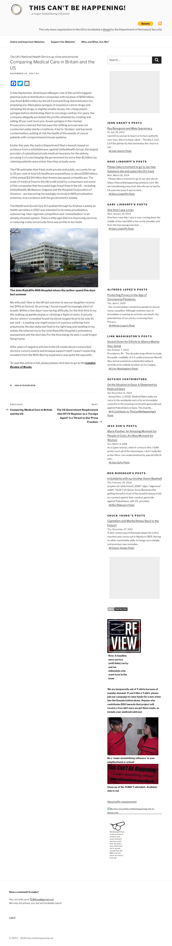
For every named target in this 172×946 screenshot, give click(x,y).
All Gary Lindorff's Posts (121, 228)
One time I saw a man (120, 210)
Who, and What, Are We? (95, 41)
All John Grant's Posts (120, 151)
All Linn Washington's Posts (123, 368)
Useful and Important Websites (27, 41)
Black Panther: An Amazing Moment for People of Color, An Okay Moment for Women (132, 435)
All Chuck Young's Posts (121, 547)
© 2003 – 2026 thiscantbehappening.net (31, 938)
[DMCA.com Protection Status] (117, 610)
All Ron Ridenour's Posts (121, 505)
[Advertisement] (134, 92)
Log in (12, 917)
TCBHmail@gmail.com (42, 899)
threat (107, 29)
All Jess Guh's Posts (119, 462)
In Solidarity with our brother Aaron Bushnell (134, 478)
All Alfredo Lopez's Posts (122, 325)
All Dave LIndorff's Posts (122, 193)
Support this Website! (63, 41)
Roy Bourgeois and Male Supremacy (129, 128)
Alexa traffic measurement (122, 801)
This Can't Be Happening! (77, 8)
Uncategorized (25, 385)
